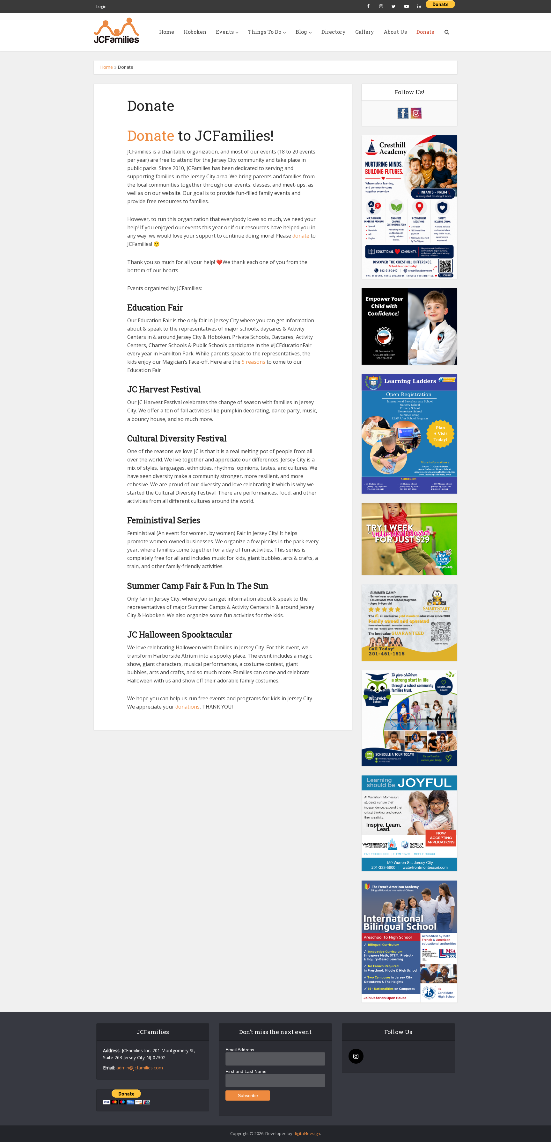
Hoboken (195, 31)
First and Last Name (246, 1071)
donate (300, 235)
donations (187, 706)
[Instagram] (356, 1056)
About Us (395, 31)
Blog (301, 31)
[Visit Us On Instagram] (415, 113)
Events (225, 31)
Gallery (364, 31)
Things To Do (264, 31)
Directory (333, 31)
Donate (425, 31)
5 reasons (253, 361)
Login (101, 6)
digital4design (306, 1133)
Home (166, 31)
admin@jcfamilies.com (139, 1068)
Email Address (239, 1049)
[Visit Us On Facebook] (402, 113)
